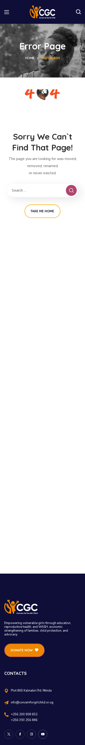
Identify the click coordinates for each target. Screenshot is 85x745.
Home (29, 58)
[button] (78, 12)
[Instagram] (31, 734)
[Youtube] (42, 734)
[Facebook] (20, 734)
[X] (8, 734)
